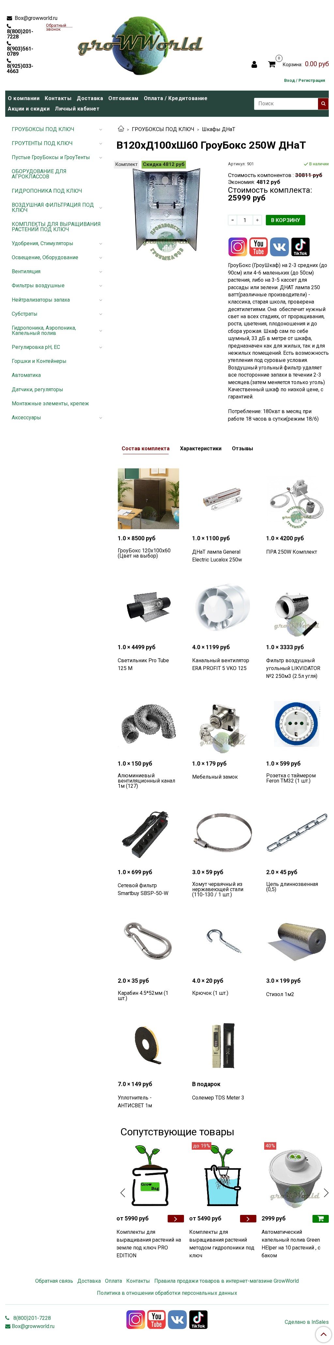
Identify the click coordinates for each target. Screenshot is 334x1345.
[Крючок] (222, 941)
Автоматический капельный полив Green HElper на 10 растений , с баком (291, 1244)
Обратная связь (54, 1281)
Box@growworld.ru (35, 18)
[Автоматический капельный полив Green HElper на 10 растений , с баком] (295, 1175)
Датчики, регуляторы (37, 389)
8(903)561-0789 (20, 51)
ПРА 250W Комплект (291, 552)
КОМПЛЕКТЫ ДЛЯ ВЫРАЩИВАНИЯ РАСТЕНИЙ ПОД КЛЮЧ (56, 226)
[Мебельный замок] (222, 724)
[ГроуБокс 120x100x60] (148, 499)
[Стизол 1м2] (296, 941)
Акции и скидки (29, 109)
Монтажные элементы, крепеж (50, 403)
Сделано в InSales (307, 1322)
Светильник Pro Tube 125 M (143, 664)
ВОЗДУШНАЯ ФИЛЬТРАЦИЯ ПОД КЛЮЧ (53, 207)
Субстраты (25, 314)
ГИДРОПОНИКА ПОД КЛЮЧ (47, 191)
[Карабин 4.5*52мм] (148, 941)
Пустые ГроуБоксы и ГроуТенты (51, 157)
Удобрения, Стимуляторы (42, 243)
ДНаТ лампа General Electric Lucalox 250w (217, 556)
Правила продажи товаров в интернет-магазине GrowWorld (226, 1281)
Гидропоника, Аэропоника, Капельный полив (44, 330)
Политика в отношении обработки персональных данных (167, 1293)
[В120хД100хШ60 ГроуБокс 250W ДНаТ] (166, 211)
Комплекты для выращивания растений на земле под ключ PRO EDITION (148, 1244)
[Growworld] (141, 44)
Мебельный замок (215, 777)
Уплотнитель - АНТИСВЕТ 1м (135, 1102)
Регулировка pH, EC (36, 347)
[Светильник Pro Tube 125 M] (148, 607)
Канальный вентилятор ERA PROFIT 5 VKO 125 (220, 664)
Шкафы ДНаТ (218, 129)
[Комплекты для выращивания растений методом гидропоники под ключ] (222, 1175)
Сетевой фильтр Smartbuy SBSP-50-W (143, 889)
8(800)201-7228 (20, 33)
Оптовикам (123, 98)
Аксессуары (26, 417)
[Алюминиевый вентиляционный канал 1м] (148, 724)
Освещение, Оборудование (45, 257)
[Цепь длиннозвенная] (296, 832)
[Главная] (121, 129)
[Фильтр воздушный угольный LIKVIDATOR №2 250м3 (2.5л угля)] (296, 607)
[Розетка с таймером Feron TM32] (296, 724)
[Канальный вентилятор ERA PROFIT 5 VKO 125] (222, 607)
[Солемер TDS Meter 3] (222, 1044)
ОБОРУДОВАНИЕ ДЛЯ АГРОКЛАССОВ (39, 174)
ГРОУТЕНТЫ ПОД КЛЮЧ (42, 143)
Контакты (58, 98)
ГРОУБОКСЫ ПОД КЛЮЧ (163, 129)
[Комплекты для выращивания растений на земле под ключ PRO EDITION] (150, 1175)
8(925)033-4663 (20, 68)
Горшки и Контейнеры (39, 361)
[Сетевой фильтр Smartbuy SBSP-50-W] (148, 832)
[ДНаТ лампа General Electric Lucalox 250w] (222, 499)
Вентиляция (26, 271)
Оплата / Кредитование (176, 98)
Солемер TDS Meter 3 (218, 1098)
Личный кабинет (77, 109)
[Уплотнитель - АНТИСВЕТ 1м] (148, 1044)
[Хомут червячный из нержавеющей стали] (222, 832)
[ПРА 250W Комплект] (296, 499)
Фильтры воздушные (38, 285)
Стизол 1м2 (280, 994)
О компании (23, 98)
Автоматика (26, 375)
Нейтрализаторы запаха (41, 300)
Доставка (90, 98)
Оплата (113, 1281)
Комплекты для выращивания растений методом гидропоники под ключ (221, 1244)
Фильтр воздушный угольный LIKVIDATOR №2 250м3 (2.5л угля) (293, 668)
